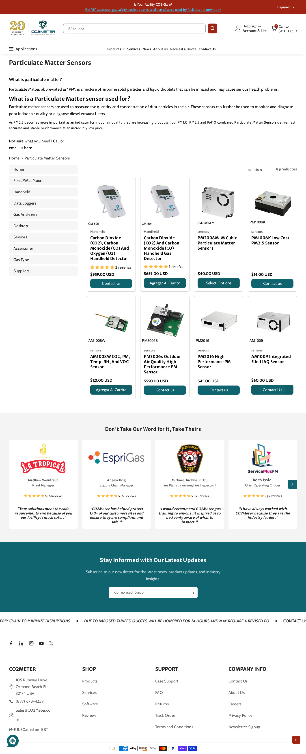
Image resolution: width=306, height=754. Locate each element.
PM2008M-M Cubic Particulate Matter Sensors (217, 243)
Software (90, 704)
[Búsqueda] (212, 28)
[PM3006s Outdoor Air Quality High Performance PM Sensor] (164, 320)
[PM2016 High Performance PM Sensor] (218, 320)
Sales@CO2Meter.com (33, 714)
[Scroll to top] (296, 739)
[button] (284, 28)
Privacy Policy (240, 715)
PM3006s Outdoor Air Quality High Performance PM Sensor (162, 364)
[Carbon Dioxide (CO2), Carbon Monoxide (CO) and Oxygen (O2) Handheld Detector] (111, 202)
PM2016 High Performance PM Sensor (214, 361)
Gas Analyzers (25, 214)
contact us (272, 389)
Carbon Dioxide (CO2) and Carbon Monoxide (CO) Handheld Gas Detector (161, 248)
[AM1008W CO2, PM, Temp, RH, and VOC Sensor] (111, 320)
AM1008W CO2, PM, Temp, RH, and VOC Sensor (110, 361)
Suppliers (21, 270)
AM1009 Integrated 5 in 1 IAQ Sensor (271, 359)
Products (114, 49)
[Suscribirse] (192, 593)
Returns (162, 704)
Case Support (167, 681)
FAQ (159, 692)
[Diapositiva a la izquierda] (13, 484)
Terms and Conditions (174, 726)
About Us (236, 692)
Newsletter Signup (244, 726)
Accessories (23, 248)
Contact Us (238, 681)
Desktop (20, 225)
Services (89, 692)
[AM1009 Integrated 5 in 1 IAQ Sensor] (272, 320)
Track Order (165, 715)
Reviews (89, 715)
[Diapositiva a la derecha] (292, 484)
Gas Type (21, 259)
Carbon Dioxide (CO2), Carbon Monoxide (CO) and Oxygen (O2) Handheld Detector (109, 248)
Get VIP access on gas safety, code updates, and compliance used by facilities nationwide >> (153, 9)
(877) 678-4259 (30, 701)
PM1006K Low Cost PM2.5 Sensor (270, 240)
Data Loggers (24, 203)
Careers (234, 704)
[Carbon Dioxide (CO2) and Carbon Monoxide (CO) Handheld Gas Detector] (164, 202)
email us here (20, 147)
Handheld (21, 192)
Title (94, 289)
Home (14, 158)
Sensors (20, 237)
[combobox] (134, 28)
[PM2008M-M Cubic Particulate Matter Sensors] (218, 202)
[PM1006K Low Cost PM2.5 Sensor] (272, 202)
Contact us (111, 283)
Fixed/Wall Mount (28, 180)
